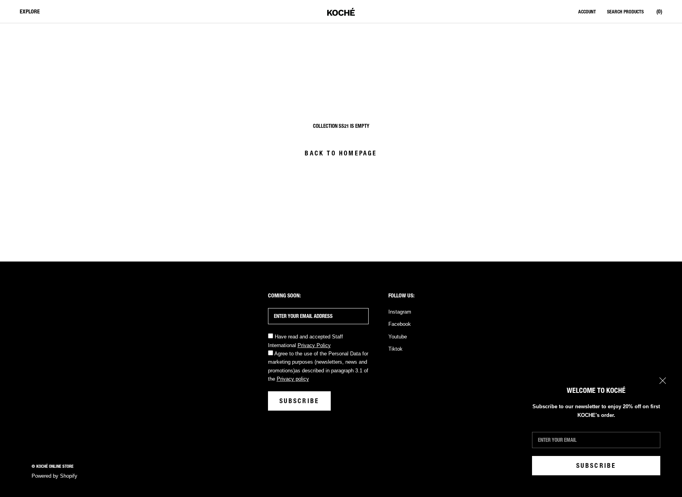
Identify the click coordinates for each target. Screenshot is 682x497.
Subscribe (596, 465)
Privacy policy (293, 379)
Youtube (397, 337)
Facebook (399, 324)
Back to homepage (341, 153)
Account (587, 12)
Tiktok (395, 349)
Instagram (399, 312)
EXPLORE (30, 11)
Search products (625, 12)
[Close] (662, 380)
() (659, 11)
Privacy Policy (314, 345)
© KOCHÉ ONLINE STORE (52, 466)
